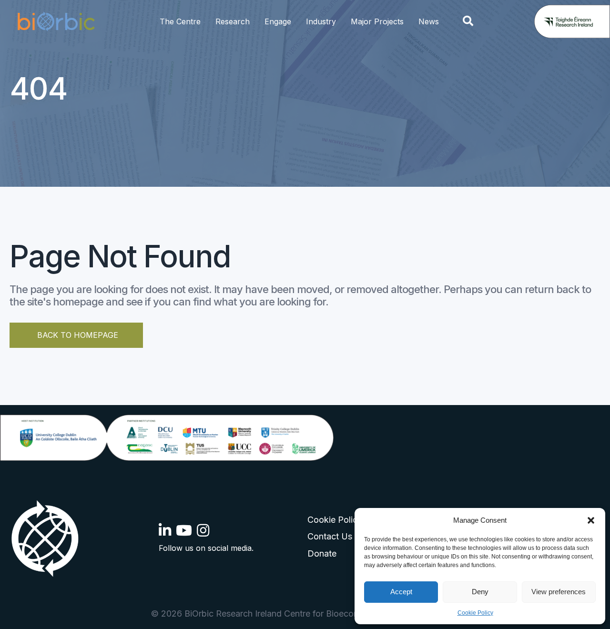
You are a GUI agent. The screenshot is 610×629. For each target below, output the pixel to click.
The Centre (180, 21)
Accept (401, 592)
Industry (321, 21)
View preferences (558, 592)
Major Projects (377, 21)
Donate (321, 553)
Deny (480, 592)
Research (232, 21)
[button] (591, 520)
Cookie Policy (475, 612)
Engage (277, 21)
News (428, 21)
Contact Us (329, 536)
